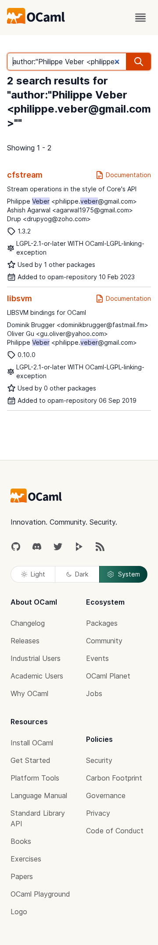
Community (104, 640)
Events (97, 658)
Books (21, 841)
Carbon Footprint (114, 778)
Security (99, 760)
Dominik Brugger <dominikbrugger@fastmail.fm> (77, 324)
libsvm (19, 298)
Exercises (26, 858)
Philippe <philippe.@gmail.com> (72, 201)
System (129, 574)
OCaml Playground (40, 894)
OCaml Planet (108, 675)
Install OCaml (32, 742)
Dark (81, 574)
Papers (22, 876)
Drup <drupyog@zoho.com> (49, 219)
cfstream (25, 174)
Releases (25, 640)
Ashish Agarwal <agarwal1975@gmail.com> (70, 210)
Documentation (128, 175)
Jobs (94, 693)
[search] (138, 61)
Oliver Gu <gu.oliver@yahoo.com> (57, 333)
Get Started (30, 760)
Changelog (28, 623)
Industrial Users (36, 658)
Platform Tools (35, 778)
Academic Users (37, 675)
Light (38, 574)
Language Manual (39, 795)
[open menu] (140, 18)
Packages (102, 623)
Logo (19, 911)
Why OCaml (29, 693)
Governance (106, 795)
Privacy (98, 813)
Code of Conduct (115, 830)
